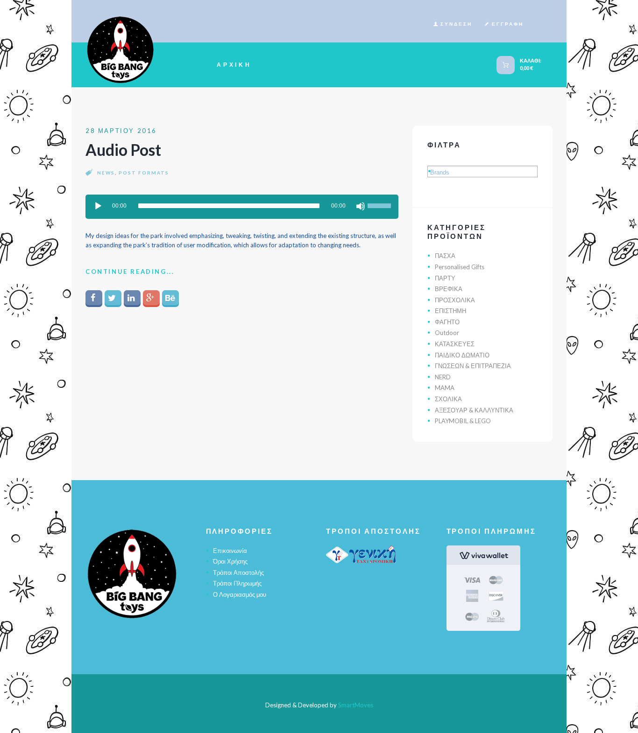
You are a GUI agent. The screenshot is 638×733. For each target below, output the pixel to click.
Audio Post (123, 149)
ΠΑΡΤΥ (445, 278)
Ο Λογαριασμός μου (239, 594)
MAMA (444, 387)
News (106, 172)
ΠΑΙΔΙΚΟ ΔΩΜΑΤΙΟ (462, 355)
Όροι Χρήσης (230, 561)
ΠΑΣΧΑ (445, 255)
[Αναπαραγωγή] (98, 206)
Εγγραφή (508, 24)
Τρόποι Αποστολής (238, 572)
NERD (443, 377)
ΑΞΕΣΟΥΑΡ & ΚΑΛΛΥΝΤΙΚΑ (474, 410)
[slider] (381, 203)
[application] (241, 207)
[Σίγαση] (360, 206)
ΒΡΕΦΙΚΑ (448, 289)
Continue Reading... (129, 271)
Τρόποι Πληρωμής (237, 583)
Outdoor (447, 332)
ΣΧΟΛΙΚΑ (448, 399)
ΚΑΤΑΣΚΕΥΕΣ (455, 344)
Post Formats (144, 172)
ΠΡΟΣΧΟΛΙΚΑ (455, 300)
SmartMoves (355, 705)
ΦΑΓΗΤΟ (447, 322)
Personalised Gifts (459, 267)
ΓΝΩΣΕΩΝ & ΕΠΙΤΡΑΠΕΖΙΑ (473, 366)
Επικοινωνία (230, 550)
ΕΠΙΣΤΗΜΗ (450, 310)
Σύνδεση (456, 24)
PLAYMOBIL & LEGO (463, 421)
